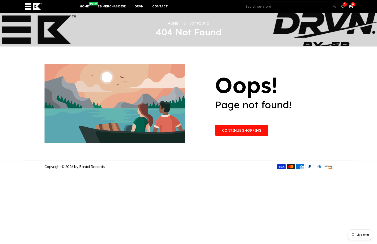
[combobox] (284, 6)
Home (173, 23)
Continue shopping (241, 130)
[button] (351, 6)
